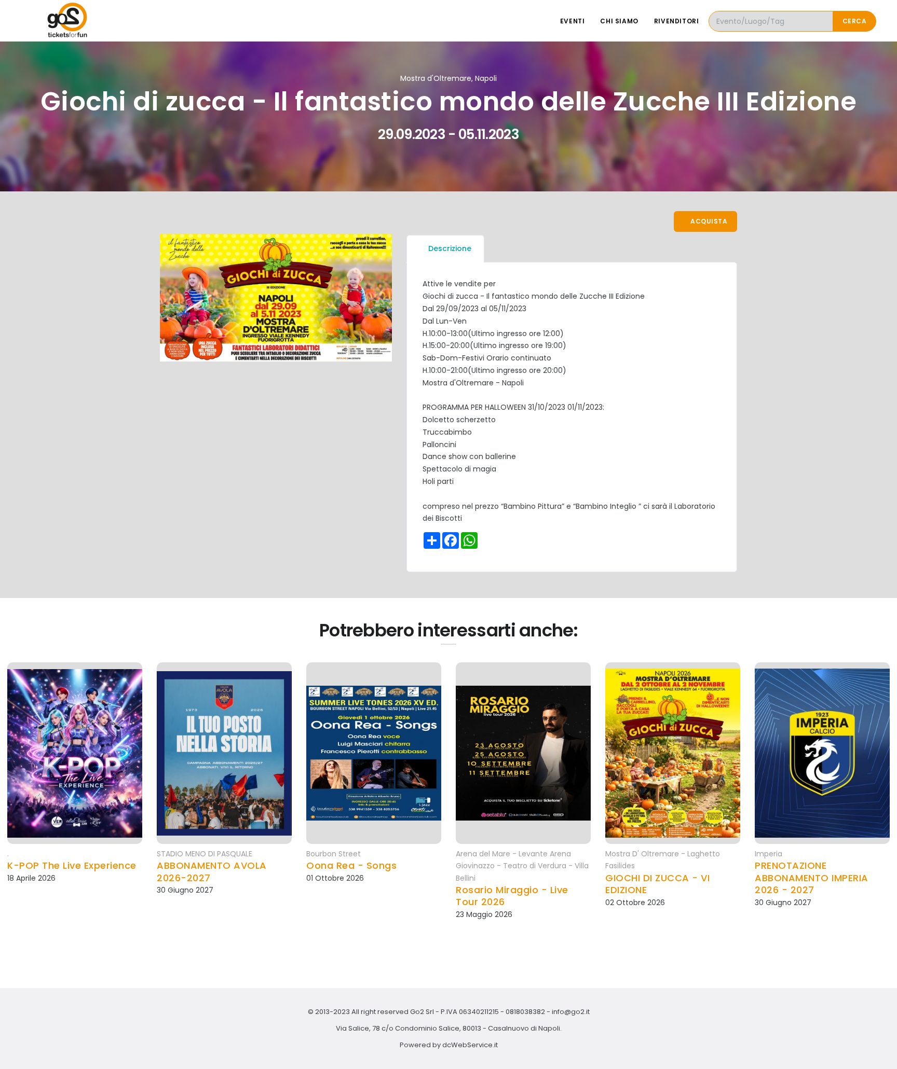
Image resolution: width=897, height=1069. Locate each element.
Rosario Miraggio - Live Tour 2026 (512, 896)
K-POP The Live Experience (72, 865)
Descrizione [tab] (449, 248)
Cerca (854, 21)
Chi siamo (619, 21)
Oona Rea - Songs (351, 865)
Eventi (572, 21)
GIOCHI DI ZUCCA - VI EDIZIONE (657, 884)
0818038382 (525, 1012)
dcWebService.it (470, 1045)
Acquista (708, 221)
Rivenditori (676, 21)
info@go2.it (571, 1012)
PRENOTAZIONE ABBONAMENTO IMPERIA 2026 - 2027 (811, 877)
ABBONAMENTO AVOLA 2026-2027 (212, 871)
